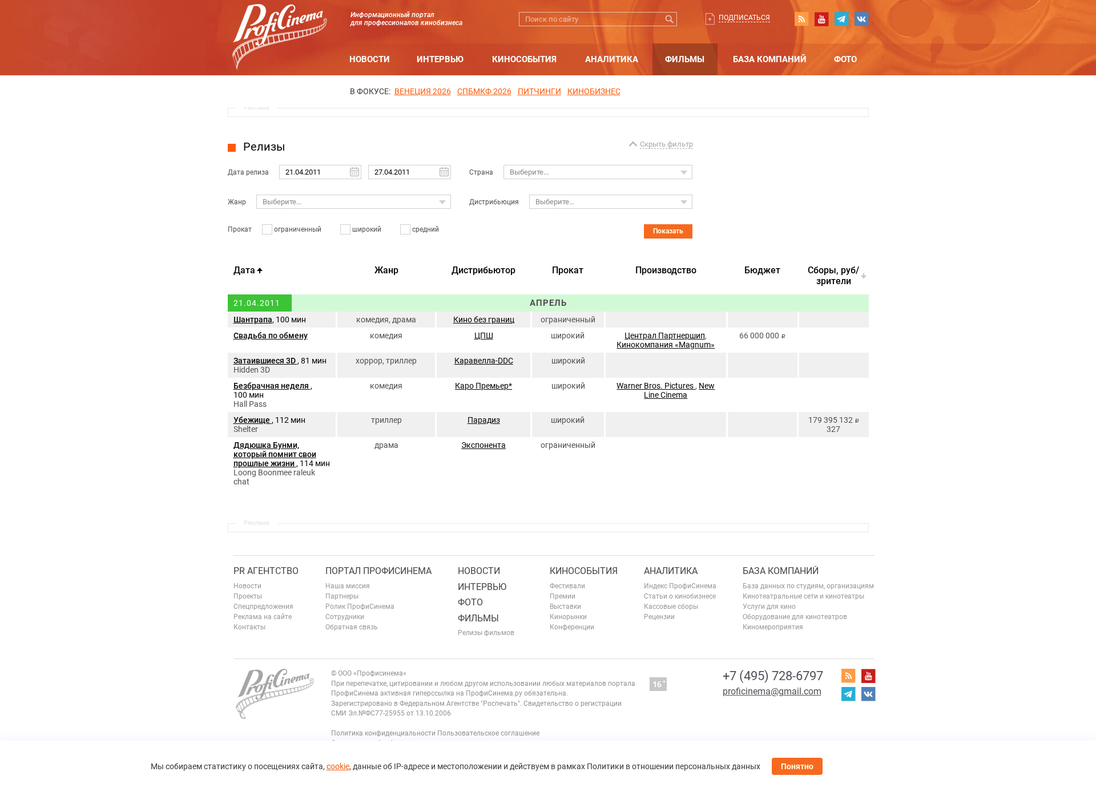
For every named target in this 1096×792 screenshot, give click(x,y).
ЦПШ (483, 335)
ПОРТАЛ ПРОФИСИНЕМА (378, 570)
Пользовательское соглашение (488, 733)
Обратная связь (351, 627)
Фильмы (684, 59)
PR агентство (266, 570)
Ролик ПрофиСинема (359, 607)
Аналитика (611, 59)
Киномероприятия (773, 627)
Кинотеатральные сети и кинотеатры (803, 596)
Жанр (237, 202)
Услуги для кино (769, 607)
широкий (366, 229)
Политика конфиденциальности (383, 733)
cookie (338, 766)
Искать (670, 19)
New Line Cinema (679, 390)
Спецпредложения (263, 607)
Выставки (565, 607)
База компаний (770, 59)
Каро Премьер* (483, 385)
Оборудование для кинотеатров (795, 617)
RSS (801, 19)
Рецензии (659, 617)
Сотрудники (344, 617)
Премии (562, 596)
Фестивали (567, 586)
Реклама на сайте (262, 617)
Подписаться (744, 18)
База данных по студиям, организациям (808, 586)
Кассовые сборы (671, 607)
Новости (369, 59)
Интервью (440, 59)
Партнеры (341, 596)
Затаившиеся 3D (265, 360)
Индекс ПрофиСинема (680, 586)
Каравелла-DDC (483, 360)
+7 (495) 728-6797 (773, 676)
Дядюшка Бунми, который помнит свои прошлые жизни (274, 454)
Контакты (249, 627)
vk (861, 19)
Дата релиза (248, 172)
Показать (668, 231)
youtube (821, 19)
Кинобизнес (593, 91)
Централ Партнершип (664, 335)
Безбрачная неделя (272, 385)
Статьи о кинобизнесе (680, 596)
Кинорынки (568, 617)
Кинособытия (524, 59)
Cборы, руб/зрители (833, 275)
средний (425, 229)
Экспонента (483, 445)
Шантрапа (252, 319)
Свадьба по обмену (270, 335)
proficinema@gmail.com (772, 691)
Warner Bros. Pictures (655, 385)
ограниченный (297, 229)
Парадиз (484, 420)
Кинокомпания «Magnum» (665, 344)
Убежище (252, 420)
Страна (481, 172)
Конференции (572, 627)
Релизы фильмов (486, 633)
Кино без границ (483, 319)
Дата (244, 270)
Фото (845, 59)
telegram (841, 19)
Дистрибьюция (494, 202)
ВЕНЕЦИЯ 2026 (422, 91)
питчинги (539, 91)
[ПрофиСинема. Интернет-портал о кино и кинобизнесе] (279, 23)
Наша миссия (347, 586)
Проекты (247, 596)
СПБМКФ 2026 (484, 91)
